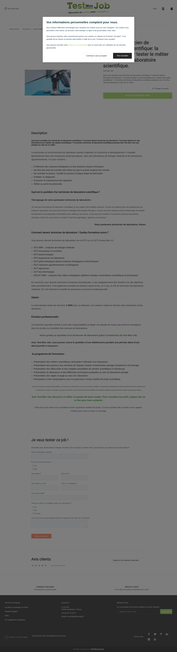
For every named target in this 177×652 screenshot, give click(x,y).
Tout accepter (122, 56)
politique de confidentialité (78, 45)
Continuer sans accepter (96, 56)
